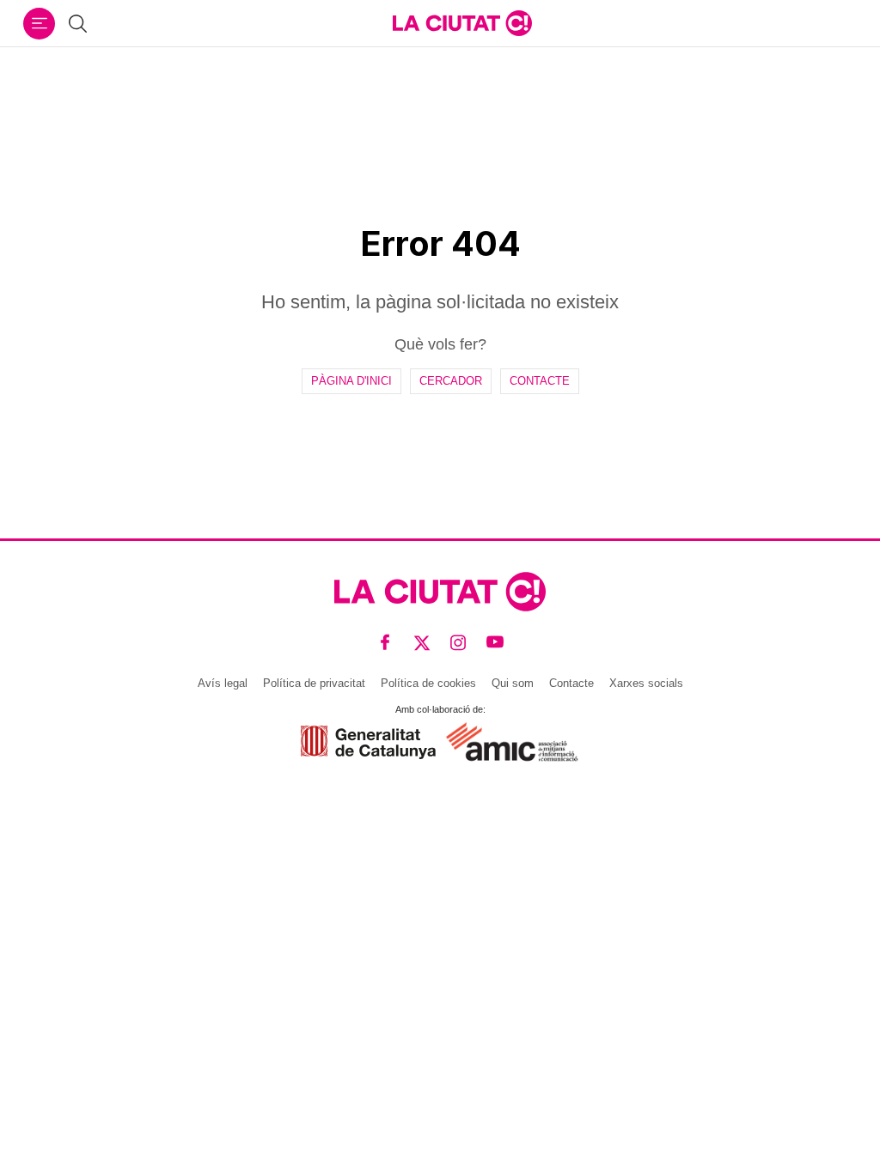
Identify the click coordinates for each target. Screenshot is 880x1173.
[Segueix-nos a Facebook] (385, 642)
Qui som (513, 683)
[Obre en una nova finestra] (368, 742)
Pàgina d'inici (351, 380)
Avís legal (223, 683)
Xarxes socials (646, 683)
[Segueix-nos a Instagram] (458, 642)
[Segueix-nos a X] (422, 642)
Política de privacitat (314, 683)
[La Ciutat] (462, 23)
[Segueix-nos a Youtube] (495, 642)
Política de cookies (428, 683)
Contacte (540, 380)
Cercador (450, 380)
